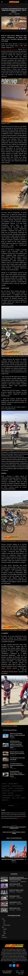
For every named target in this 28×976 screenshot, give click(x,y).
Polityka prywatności (20, 972)
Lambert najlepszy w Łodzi (15, 902)
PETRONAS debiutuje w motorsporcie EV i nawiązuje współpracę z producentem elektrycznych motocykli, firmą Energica (16, 744)
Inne (4, 931)
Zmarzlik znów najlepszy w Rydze (16, 890)
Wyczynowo (4, 937)
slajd (13, 797)
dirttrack (4, 788)
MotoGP (5, 929)
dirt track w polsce (6, 786)
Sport (3, 927)
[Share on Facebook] (18, 805)
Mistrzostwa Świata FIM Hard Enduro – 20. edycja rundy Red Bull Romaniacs (17, 735)
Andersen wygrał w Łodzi (14, 908)
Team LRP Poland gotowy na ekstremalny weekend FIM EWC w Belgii (17, 765)
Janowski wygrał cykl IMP (14, 884)
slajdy (18, 797)
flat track (10, 788)
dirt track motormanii (13, 783)
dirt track (4, 783)
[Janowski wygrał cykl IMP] (4, 885)
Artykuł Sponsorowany (14, 881)
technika (23, 797)
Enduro (3, 935)
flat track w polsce (6, 790)
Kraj (4, 923)
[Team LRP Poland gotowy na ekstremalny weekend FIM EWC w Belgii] (6, 766)
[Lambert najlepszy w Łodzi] (4, 904)
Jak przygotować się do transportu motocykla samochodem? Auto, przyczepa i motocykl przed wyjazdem (18, 878)
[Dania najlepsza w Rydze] (4, 897)
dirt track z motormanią (17, 786)
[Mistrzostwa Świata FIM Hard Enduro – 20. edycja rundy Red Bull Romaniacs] (6, 736)
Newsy (3, 919)
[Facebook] (10, 965)
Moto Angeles (21, 973)
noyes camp (17, 795)
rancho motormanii (6, 797)
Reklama (22, 970)
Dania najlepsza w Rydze (14, 896)
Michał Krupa (12, 885)
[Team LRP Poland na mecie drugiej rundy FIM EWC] (6, 759)
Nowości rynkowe (6, 925)
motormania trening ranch (7, 795)
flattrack (4, 793)
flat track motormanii (19, 788)
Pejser (10, 14)
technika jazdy (5, 800)
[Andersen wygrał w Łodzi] (4, 910)
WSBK (4, 933)
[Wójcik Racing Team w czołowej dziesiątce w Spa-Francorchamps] (6, 753)
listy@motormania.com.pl (8, 670)
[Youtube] (17, 965)
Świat (4, 921)
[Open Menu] (2, 2)
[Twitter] (14, 965)
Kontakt (17, 970)
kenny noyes (10, 793)
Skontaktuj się (21, 818)
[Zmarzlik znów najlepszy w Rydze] (4, 891)
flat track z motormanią (17, 790)
